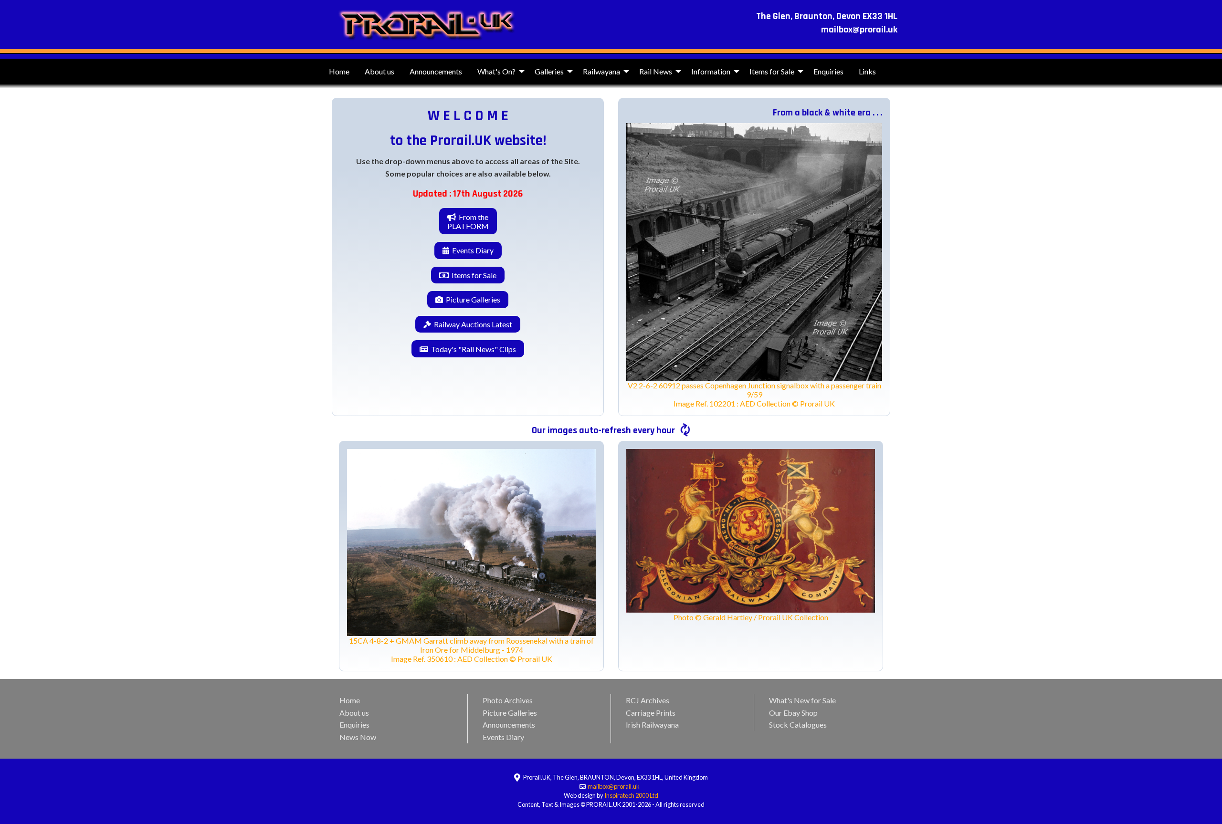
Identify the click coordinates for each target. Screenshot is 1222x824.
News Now (357, 736)
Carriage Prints (650, 712)
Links (867, 71)
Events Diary (471, 250)
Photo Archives (508, 700)
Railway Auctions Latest (471, 324)
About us (379, 71)
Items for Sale (771, 71)
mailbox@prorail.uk (614, 786)
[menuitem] (339, 72)
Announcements (436, 71)
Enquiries (828, 71)
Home (339, 71)
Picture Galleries (471, 299)
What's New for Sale (802, 700)
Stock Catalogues (798, 724)
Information (710, 71)
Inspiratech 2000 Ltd (631, 795)
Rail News (655, 71)
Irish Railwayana (652, 724)
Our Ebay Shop (793, 712)
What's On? (496, 71)
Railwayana (601, 71)
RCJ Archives (647, 700)
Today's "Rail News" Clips (472, 349)
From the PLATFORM (468, 221)
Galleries (549, 71)
